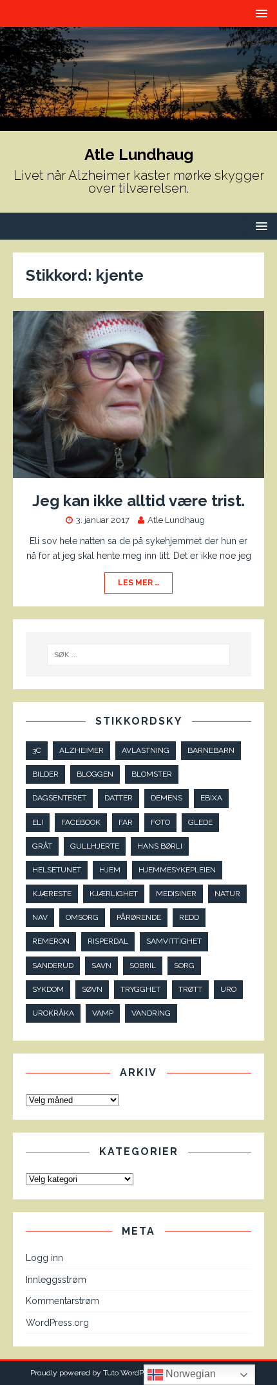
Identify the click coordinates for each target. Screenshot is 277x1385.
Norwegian (189, 1373)
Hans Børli (159, 846)
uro (228, 989)
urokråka (53, 1013)
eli (37, 822)
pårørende (139, 917)
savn (101, 965)
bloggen (95, 774)
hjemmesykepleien (177, 869)
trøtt (190, 989)
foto (160, 822)
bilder (45, 774)
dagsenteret (59, 797)
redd (189, 917)
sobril (142, 965)
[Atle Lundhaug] (138, 123)
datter (118, 797)
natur (227, 893)
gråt (42, 846)
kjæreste (52, 893)
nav (40, 917)
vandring (151, 1013)
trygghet (140, 989)
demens (166, 797)
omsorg (82, 917)
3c (36, 750)
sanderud (52, 965)
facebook (80, 822)
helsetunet (56, 869)
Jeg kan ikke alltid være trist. (138, 500)
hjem (109, 869)
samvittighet (174, 941)
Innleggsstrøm (56, 1280)
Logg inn (44, 1258)
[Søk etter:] (138, 655)
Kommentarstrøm (62, 1301)
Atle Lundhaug (176, 520)
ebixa (211, 797)
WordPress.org (57, 1323)
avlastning (145, 750)
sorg (184, 965)
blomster (151, 774)
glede (200, 822)
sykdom (48, 989)
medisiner (176, 893)
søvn (92, 989)
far (126, 822)
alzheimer (81, 750)
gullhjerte (94, 846)
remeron (51, 941)
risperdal (108, 941)
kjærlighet (114, 893)
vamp (102, 1013)
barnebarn (210, 750)
